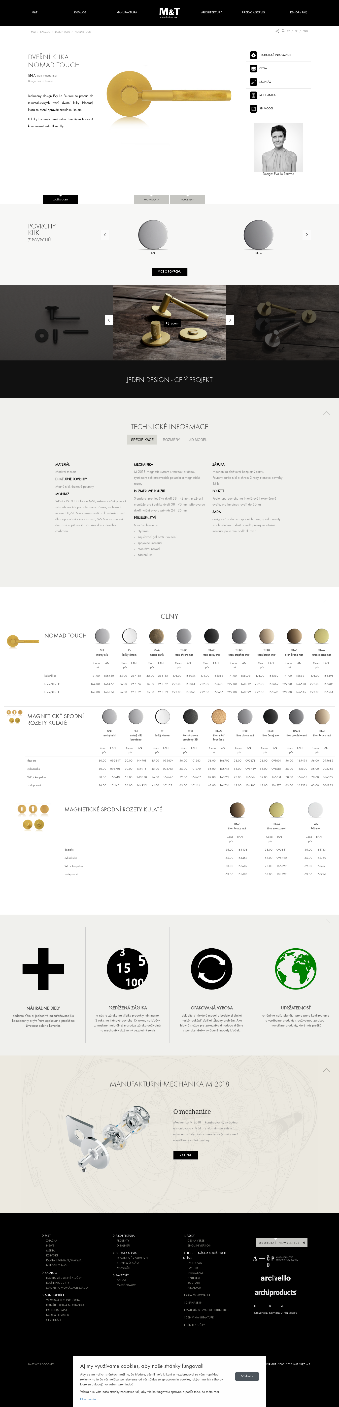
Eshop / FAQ (298, 12)
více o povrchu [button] (169, 271)
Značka (51, 1240)
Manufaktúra (127, 12)
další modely (60, 200)
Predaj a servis (253, 12)
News (50, 1245)
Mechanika (267, 95)
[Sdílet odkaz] (277, 31)
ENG (305, 31)
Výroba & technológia (63, 1300)
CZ (288, 31)
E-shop (121, 1280)
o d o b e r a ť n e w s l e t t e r (280, 1243)
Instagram (195, 1273)
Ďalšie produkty (57, 1282)
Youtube (194, 1282)
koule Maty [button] (188, 200)
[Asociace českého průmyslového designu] (275, 1261)
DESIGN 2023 (62, 32)
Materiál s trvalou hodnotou (208, 1310)
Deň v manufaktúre (200, 1317)
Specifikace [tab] (142, 439)
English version (199, 1245)
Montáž (265, 81)
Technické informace (275, 55)
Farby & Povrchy (57, 1315)
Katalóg (80, 12)
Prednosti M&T (56, 1310)
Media (50, 1250)
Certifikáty (53, 1320)
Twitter (193, 1268)
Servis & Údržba (128, 1263)
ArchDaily (195, 1287)
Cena (263, 68)
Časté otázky (126, 1285)
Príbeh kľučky (195, 1325)
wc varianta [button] (151, 200)
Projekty (123, 1240)
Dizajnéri (123, 1245)
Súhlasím (247, 1376)
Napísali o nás (56, 1265)
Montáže (123, 1268)
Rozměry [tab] (171, 439)
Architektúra (211, 12)
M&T (34, 12)
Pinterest (194, 1278)
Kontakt (52, 1255)
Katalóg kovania (198, 1295)
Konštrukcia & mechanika (65, 1305)
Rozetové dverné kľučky (64, 1278)
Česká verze (196, 1240)
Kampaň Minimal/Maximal (64, 1260)
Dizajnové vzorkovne (133, 1258)
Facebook (195, 1263)
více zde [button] (186, 1155)
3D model (266, 108)
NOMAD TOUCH (83, 32)
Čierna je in (194, 1302)
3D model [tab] (198, 439)
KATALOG (45, 32)
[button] (326, 413)
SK (296, 31)
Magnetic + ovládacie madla (67, 1287)
